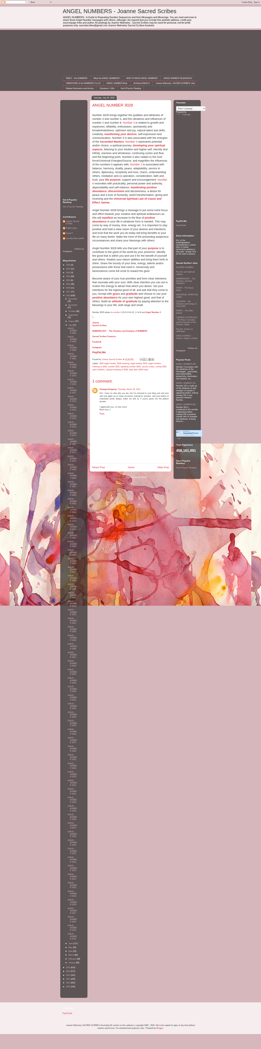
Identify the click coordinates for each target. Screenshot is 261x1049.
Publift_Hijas (71, 228)
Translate (186, 114)
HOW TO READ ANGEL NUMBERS (142, 78)
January (72, 962)
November (72, 305)
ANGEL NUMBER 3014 (72, 936)
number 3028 (113, 366)
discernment (116, 191)
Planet (190, 433)
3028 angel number (107, 363)
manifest (107, 217)
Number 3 (129, 122)
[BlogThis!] (144, 359)
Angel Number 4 (153, 312)
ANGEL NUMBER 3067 (72, 484)
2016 (68, 295)
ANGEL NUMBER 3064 (72, 509)
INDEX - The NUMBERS (76, 78)
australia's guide (189, 435)
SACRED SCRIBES (185, 267)
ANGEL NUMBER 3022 (72, 868)
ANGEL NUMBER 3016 (72, 919)
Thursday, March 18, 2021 (129, 389)
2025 (68, 269)
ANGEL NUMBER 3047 (72, 654)
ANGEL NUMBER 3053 (72, 603)
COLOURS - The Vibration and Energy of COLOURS (186, 303)
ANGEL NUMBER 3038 (72, 731)
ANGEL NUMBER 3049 (72, 637)
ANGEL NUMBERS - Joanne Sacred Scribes (119, 11)
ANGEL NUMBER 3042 (72, 697)
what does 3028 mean (138, 369)
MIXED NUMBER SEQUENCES (178, 78)
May (70, 947)
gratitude (132, 293)
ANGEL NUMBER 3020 (72, 885)
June (70, 943)
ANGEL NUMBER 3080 (72, 364)
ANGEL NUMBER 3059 (72, 552)
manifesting (138, 187)
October (72, 311)
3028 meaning (123, 363)
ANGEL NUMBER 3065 (72, 501)
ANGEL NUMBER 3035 (72, 757)
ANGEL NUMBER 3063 (72, 518)
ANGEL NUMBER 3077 (72, 390)
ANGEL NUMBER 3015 (72, 927)
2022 (68, 280)
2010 (68, 986)
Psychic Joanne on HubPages (184, 330)
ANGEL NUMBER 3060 (72, 543)
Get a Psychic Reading (73, 207)
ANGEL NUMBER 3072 (72, 433)
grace (116, 293)
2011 (68, 983)
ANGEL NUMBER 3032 (72, 782)
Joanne (95, 323)
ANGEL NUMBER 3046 (72, 663)
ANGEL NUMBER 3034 (72, 765)
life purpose (113, 179)
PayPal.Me (99, 352)
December (72, 299)
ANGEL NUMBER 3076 (72, 398)
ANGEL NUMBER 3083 (72, 339)
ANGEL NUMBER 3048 (72, 646)
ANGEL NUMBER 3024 (72, 851)
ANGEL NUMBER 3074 (72, 416)
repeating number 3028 (130, 366)
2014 (68, 971)
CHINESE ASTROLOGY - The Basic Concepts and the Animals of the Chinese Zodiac (187, 321)
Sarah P (69, 233)
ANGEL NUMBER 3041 (72, 706)
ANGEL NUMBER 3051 (72, 620)
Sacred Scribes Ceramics (104, 336)
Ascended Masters (112, 141)
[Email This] (141, 359)
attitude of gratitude (124, 301)
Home (131, 467)
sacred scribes (148, 366)
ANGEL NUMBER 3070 (72, 458)
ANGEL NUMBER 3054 (72, 595)
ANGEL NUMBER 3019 (72, 893)
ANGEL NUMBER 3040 (72, 714)
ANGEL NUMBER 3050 (72, 629)
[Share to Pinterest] (152, 359)
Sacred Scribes (99, 325)
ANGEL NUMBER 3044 (72, 680)
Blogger (159, 1028)
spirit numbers (98, 369)
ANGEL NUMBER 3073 (72, 424)
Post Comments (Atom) (136, 477)
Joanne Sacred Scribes (72, 222)
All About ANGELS (141, 83)
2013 (68, 975)
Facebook (96, 342)
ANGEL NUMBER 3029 (72, 808)
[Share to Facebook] (149, 359)
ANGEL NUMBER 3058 (72, 561)
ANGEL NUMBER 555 (186, 404)
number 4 (117, 312)
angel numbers (154, 363)
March (71, 955)
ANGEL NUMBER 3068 (72, 475)
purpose (153, 248)
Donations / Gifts (107, 88)
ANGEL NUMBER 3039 (72, 723)
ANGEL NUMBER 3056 (72, 578)
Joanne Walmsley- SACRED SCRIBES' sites (175, 83)
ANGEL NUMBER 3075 (72, 407)
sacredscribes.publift (75, 238)
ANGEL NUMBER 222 (186, 383)
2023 (68, 276)
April (70, 951)
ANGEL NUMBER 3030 (72, 799)
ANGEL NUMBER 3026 (72, 834)
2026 (68, 265)
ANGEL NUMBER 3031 (72, 791)
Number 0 (131, 141)
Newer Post (98, 467)
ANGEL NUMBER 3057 (72, 569)
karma (105, 202)
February (72, 959)
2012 (68, 979)
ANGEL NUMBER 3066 (72, 492)
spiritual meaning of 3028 (117, 369)
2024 (68, 272)
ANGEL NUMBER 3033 (72, 774)
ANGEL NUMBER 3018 (72, 902)
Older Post (163, 467)
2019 (68, 284)
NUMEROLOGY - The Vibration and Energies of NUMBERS (119, 331)
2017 (68, 292)
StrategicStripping (108, 389)
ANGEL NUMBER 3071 (72, 441)
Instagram (97, 347)
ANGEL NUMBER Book (116, 83)
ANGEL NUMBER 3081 (72, 356)
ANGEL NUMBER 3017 (72, 910)
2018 (68, 288)
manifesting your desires (120, 134)
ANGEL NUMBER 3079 (72, 373)
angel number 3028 (138, 363)
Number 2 (136, 164)
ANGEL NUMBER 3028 (72, 816)
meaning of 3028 (99, 366)
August (71, 321)
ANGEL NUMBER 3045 (72, 671)
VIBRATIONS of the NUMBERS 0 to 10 (83, 83)
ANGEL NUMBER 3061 (72, 535)
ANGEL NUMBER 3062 (72, 526)
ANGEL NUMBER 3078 (72, 381)
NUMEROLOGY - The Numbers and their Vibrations (185, 280)
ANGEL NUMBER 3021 (72, 876)
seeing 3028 (161, 366)
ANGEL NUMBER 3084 (72, 330)
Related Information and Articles (80, 88)
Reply (102, 414)
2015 (68, 967)
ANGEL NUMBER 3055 (72, 586)
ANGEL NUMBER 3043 (72, 689)
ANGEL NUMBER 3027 (72, 825)
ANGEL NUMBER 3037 (72, 740)
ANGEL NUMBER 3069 (72, 467)
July (70, 325)
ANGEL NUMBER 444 (186, 364)
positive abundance (105, 297)
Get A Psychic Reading (131, 88)
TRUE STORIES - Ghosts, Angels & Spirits (187, 337)
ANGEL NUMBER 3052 (72, 612)
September (73, 315)
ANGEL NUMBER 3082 (72, 347)
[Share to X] (146, 359)
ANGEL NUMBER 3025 (72, 842)
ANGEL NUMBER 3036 (72, 748)
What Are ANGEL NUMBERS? (106, 78)
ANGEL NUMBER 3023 (72, 859)
